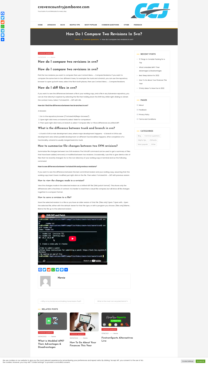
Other (126, 25)
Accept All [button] (200, 361)
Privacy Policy (144, 114)
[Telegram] (2, 31)
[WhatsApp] (2, 26)
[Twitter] (2, 18)
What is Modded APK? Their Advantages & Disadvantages (51, 344)
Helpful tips (75, 25)
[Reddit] (2, 22)
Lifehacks (51, 25)
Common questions (110, 25)
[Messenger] (2, 35)
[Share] (2, 39)
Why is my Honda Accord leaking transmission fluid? (61, 301)
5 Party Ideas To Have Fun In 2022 (151, 88)
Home (40, 25)
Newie (53, 57)
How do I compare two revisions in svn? (68, 62)
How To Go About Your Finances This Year (153, 82)
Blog (62, 25)
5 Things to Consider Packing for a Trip (152, 61)
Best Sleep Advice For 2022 (149, 75)
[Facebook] (2, 13)
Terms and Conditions (147, 119)
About (141, 105)
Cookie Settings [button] (187, 361)
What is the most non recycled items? (112, 301)
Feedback (138, 25)
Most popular (91, 25)
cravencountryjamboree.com (63, 7)
